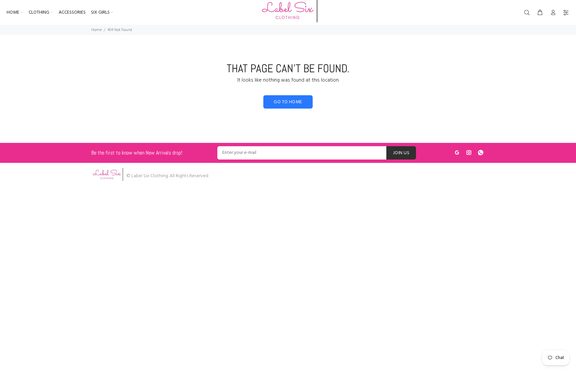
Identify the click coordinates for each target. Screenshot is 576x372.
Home (96, 30)
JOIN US (401, 153)
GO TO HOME (288, 102)
